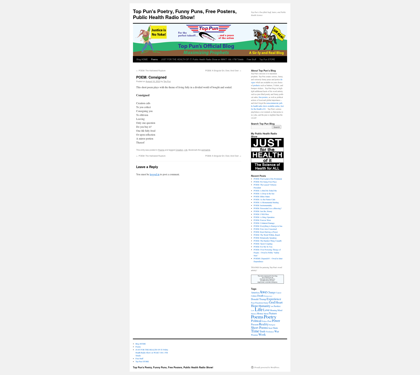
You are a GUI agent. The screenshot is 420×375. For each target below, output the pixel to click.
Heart (279, 302)
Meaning (273, 310)
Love (266, 310)
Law (252, 310)
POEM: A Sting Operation (264, 217)
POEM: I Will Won (261, 214)
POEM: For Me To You (263, 246)
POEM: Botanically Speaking (265, 237)
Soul (270, 327)
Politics (264, 321)
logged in (154, 174)
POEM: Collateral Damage (264, 223)
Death (260, 295)
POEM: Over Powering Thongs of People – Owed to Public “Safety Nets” (267, 252)
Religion (272, 325)
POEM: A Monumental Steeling (266, 202)
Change (271, 292)
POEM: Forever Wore (262, 220)
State (275, 327)
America (255, 292)
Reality (264, 324)
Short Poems (259, 327)
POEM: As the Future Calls (264, 199)
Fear (253, 302)
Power (276, 320)
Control (278, 293)
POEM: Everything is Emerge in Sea (268, 226)
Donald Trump (258, 299)
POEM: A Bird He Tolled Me (265, 190)
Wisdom (254, 335)
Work (262, 334)
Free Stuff (251, 59)
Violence (270, 331)
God (272, 302)
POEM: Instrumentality (263, 205)
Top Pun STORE (267, 59)
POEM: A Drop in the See (264, 193)
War (276, 331)
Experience (274, 299)
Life (186, 149)
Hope (254, 306)
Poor (269, 321)
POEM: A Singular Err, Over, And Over (223, 70)
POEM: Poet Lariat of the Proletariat (268, 178)
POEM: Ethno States (262, 196)
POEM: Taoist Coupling (263, 243)
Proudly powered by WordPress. (267, 367)
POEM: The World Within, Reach (267, 234)
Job (272, 306)
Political (256, 321)
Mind (279, 310)
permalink (205, 149)
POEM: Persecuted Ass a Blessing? (268, 208)
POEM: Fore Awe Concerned (265, 229)
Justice (277, 306)
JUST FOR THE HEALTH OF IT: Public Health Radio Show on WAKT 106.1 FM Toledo (202, 59)
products (256, 85)
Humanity (264, 306)
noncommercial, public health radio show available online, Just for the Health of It (267, 106)
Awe (263, 291)
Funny (265, 303)
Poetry (270, 316)
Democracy (268, 296)
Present (255, 324)
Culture (254, 295)
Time (255, 331)
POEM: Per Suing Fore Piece (265, 181)
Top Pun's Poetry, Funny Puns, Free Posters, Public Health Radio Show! (185, 14)
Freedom (259, 302)
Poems (154, 59)
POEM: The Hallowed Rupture (151, 70)
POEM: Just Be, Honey (263, 211)
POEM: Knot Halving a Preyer (266, 232)
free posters (263, 97)
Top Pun (167, 81)
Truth (262, 331)
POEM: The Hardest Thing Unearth (268, 240)
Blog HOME (142, 59)
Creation (179, 149)
